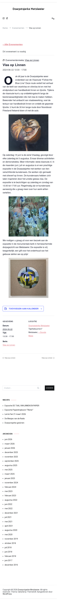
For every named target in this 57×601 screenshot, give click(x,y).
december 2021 (11, 513)
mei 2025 (8, 470)
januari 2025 (10, 478)
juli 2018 (8, 547)
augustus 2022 (11, 500)
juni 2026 (8, 439)
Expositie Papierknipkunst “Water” (19, 410)
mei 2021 (8, 522)
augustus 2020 (11, 530)
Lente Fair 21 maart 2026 (15, 414)
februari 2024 (10, 487)
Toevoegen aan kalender (24, 308)
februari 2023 (10, 495)
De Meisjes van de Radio (15, 418)
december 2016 (11, 565)
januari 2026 (10, 448)
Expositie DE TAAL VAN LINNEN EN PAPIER (22, 406)
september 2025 (12, 461)
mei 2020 (8, 534)
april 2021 (9, 526)
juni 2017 (8, 560)
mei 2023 (8, 491)
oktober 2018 (10, 543)
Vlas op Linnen (9, 345)
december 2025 (11, 452)
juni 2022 (8, 504)
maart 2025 (10, 474)
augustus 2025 (11, 465)
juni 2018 (8, 552)
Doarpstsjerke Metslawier (28, 9)
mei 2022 (8, 508)
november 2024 (11, 483)
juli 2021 (8, 517)
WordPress (7, 594)
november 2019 (11, 539)
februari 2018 (10, 556)
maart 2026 (10, 444)
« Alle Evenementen (13, 44)
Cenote (21, 592)
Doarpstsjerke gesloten (14, 423)
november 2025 (11, 457)
